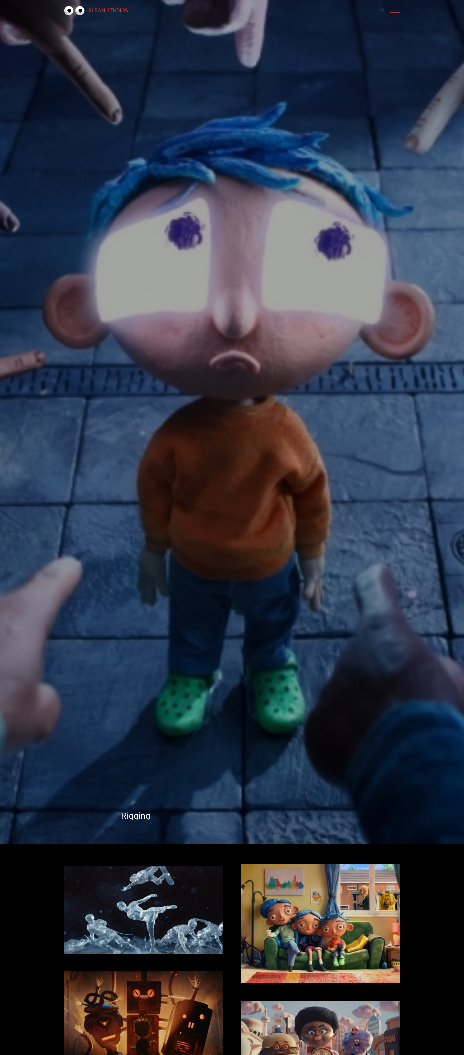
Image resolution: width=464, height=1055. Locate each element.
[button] (382, 10)
